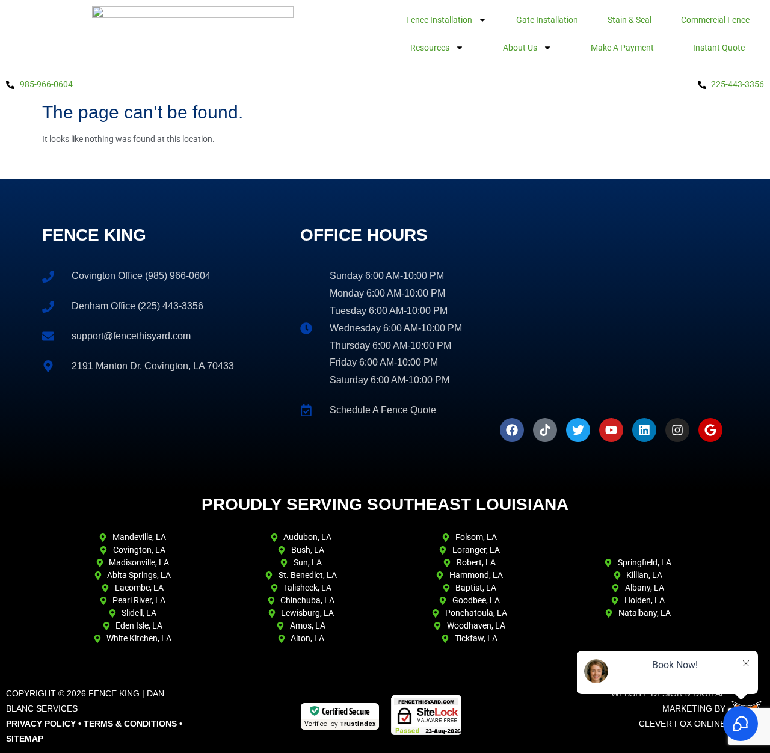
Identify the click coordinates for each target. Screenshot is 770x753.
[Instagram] (677, 430)
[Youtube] (611, 430)
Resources (429, 47)
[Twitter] (578, 430)
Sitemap (24, 738)
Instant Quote (719, 47)
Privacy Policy (41, 723)
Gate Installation (547, 20)
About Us (520, 47)
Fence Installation (439, 20)
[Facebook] (512, 430)
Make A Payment (622, 47)
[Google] (710, 430)
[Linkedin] (644, 430)
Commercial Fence (715, 20)
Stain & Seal (629, 20)
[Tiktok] (545, 430)
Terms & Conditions (130, 723)
